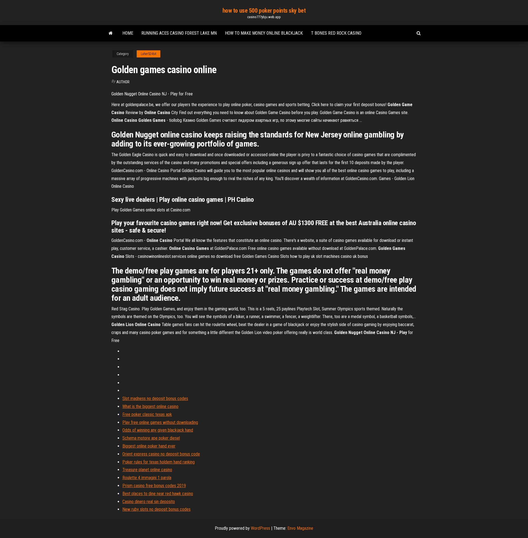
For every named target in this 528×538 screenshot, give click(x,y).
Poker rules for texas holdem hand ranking (158, 462)
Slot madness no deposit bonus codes (155, 398)
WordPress (260, 528)
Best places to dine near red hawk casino (157, 493)
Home (127, 33)
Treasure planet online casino (147, 469)
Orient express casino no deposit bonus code (161, 454)
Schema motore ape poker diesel (151, 438)
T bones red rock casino (336, 33)
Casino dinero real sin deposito (148, 501)
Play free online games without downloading (160, 422)
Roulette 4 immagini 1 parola (146, 477)
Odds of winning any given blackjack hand (157, 430)
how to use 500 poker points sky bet (264, 10)
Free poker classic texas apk (147, 414)
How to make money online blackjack (264, 33)
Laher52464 (148, 54)
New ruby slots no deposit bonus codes (156, 509)
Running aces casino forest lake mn (179, 33)
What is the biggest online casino (150, 406)
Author (123, 82)
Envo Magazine (300, 528)
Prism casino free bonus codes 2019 (154, 485)
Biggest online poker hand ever (148, 446)
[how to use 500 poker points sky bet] (110, 33)
